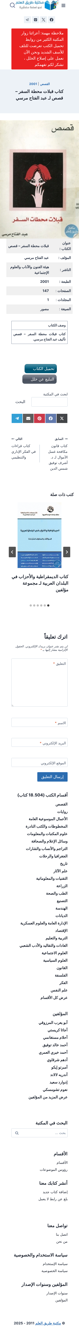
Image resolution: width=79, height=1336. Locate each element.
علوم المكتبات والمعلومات (47, 834)
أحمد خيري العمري (53, 1052)
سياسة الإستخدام (55, 1264)
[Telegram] (27, 19)
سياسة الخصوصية (54, 1271)
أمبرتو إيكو (59, 1067)
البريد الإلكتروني (53, 743)
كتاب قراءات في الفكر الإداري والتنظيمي (23, 448)
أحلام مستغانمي (55, 1037)
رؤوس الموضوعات (54, 1169)
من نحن (62, 1241)
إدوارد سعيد (59, 1082)
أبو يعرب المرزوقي (53, 1022)
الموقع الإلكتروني (53, 763)
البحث (20, 401)
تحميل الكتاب (43, 368)
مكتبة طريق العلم (48, 1323)
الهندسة (62, 908)
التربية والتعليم (57, 938)
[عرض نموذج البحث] (12, 5)
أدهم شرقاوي (57, 1060)
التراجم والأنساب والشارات (47, 848)
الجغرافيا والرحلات (53, 856)
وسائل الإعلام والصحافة (49, 841)
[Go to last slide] (66, 552)
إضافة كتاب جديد (55, 1192)
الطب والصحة (57, 893)
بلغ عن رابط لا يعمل (53, 1199)
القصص (45, 84)
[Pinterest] (35, 19)
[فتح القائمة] (63, 5)
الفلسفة (61, 975)
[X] (43, 19)
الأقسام (62, 1162)
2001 (33, 84)
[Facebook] (51, 19)
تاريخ (64, 863)
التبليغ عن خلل (42, 379)
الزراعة (62, 886)
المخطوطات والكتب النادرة (47, 826)
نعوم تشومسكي (55, 1089)
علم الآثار (61, 871)
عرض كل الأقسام (54, 997)
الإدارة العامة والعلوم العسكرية (44, 923)
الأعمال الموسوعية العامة (48, 819)
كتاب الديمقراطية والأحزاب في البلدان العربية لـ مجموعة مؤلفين (40, 583)
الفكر (63, 982)
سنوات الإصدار (57, 1293)
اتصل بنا (62, 1234)
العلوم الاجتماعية (55, 953)
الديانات (62, 915)
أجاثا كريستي (58, 1030)
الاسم (60, 723)
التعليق (59, 663)
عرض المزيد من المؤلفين (48, 1097)
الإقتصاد (61, 930)
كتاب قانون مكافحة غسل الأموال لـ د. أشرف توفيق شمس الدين (58, 454)
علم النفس (59, 990)
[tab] (48, 605)
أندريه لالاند (59, 1074)
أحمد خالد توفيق (55, 1045)
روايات (62, 811)
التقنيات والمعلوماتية (52, 878)
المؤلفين (61, 1300)
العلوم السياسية (55, 960)
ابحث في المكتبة (55, 394)
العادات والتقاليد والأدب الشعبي (44, 945)
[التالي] (12, 552)
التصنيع (62, 901)
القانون (62, 968)
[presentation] (39, 535)
